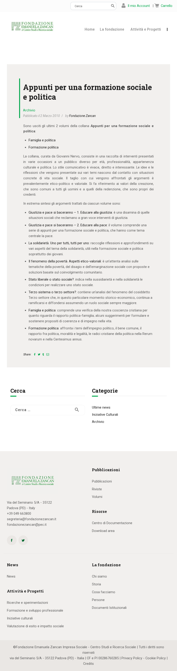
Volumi (97, 497)
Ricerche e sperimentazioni (27, 603)
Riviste (97, 489)
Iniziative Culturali (105, 414)
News (11, 576)
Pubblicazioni (102, 481)
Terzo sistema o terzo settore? (52, 292)
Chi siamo (99, 576)
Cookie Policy (155, 658)
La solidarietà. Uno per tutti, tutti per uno (59, 243)
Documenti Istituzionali (109, 608)
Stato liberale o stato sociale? (51, 279)
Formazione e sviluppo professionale (35, 610)
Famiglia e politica (42, 140)
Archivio (29, 110)
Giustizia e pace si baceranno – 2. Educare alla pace (68, 225)
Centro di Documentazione (112, 523)
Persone (98, 600)
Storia (96, 584)
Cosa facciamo (103, 592)
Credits (88, 664)
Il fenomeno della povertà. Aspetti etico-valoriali (65, 261)
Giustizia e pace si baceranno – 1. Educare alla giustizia (70, 212)
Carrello (166, 6)
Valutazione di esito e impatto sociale (35, 626)
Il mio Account (139, 6)
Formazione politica (44, 147)
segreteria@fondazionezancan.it (31, 519)
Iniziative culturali (20, 618)
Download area (103, 531)
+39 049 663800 (19, 513)
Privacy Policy (131, 658)
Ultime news (101, 407)
